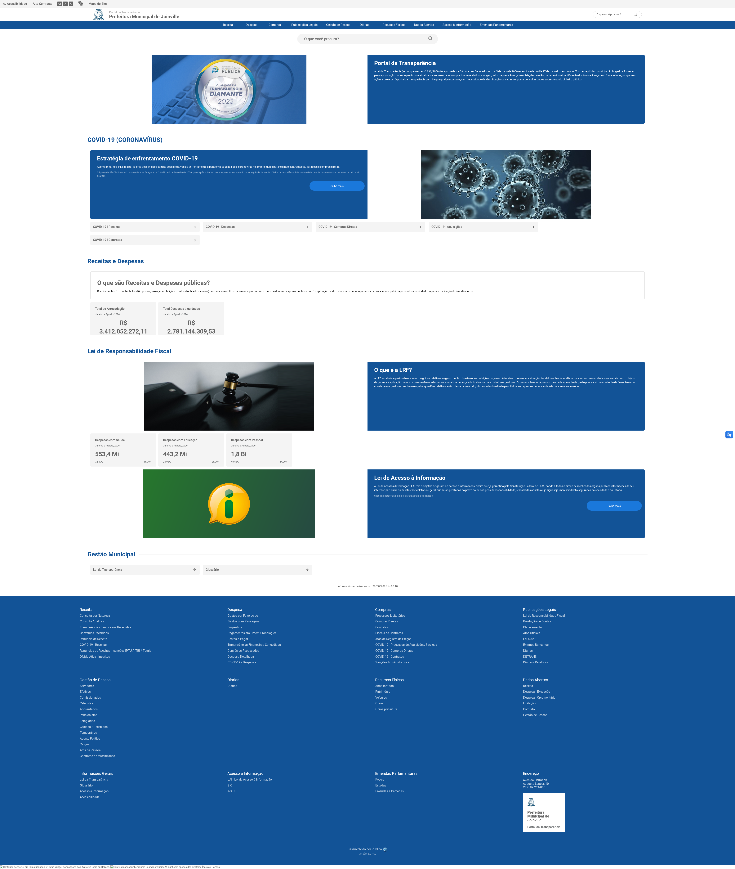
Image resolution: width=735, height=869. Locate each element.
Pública (377, 849)
